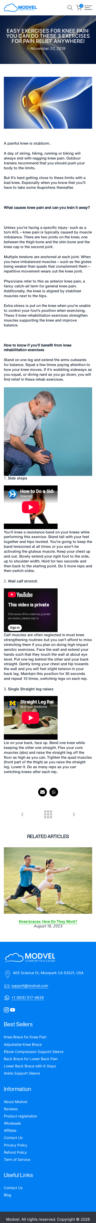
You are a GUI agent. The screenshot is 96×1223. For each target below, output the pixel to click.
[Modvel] (48, 958)
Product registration (20, 1116)
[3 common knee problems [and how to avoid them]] (74, 814)
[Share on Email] (42, 792)
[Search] (70, 8)
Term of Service (17, 1159)
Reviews (11, 1109)
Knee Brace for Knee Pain (25, 1037)
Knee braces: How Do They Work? (48, 921)
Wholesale (12, 1123)
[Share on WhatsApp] (53, 792)
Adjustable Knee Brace (23, 1044)
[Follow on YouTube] (12, 1010)
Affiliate (10, 1130)
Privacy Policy (15, 1145)
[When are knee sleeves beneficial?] (22, 814)
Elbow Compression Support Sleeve (33, 1051)
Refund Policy (15, 1152)
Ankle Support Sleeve (22, 1073)
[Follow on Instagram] (6, 1010)
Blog (7, 1195)
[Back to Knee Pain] (48, 814)
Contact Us (13, 1137)
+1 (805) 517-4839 (27, 997)
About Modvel (15, 1101)
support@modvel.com (29, 985)
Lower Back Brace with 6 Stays (30, 1066)
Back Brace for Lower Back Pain (31, 1059)
